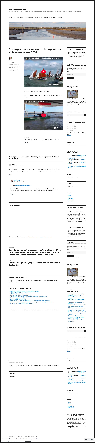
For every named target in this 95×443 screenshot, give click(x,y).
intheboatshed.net (17, 10)
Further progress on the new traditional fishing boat (20, 295)
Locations (11, 64)
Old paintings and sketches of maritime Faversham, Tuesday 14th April (24, 291)
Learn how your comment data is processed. (40, 237)
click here (69, 135)
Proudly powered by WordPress (30, 436)
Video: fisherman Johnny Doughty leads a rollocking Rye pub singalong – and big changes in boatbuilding (31, 302)
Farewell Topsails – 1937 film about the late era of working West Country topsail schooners (28, 296)
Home (10, 17)
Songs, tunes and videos (41, 17)
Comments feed (71, 199)
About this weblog (18, 17)
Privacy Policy (52, 17)
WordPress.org (71, 201)
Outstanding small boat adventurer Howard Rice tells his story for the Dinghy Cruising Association (30, 300)
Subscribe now (71, 78)
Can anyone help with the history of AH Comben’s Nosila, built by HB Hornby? (77, 166)
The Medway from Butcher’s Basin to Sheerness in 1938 (21, 303)
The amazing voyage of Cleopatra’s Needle (18, 298)
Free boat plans (29, 17)
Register (69, 195)
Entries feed (70, 198)
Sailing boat (13, 65)
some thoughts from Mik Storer (23, 185)
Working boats (14, 67)
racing (10, 70)
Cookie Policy (28, 441)
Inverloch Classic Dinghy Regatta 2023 (18, 299)
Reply (10, 174)
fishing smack (12, 69)
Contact (60, 17)
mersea (16, 69)
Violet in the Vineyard (81, 155)
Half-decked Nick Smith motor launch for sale (19, 293)
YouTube (13, 70)
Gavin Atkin (11, 60)
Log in (69, 197)
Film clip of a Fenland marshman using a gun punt (20, 292)
